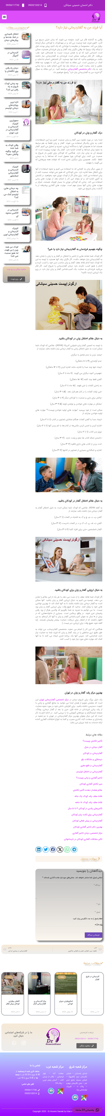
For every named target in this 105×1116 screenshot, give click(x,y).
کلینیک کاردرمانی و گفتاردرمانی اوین (11, 231)
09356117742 (93, 1038)
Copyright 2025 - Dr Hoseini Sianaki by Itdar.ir (52, 1111)
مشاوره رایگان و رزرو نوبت (16, 269)
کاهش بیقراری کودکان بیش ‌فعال (13, 1002)
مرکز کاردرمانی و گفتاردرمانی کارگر (39, 1002)
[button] (4, 17)
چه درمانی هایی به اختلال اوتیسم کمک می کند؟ (11, 193)
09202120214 (80, 1038)
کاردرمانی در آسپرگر (13, 54)
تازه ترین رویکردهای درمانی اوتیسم (11, 105)
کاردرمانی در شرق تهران (92, 978)
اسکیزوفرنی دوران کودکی (66, 1002)
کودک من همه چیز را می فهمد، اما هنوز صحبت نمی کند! (11, 251)
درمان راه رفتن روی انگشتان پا (11, 69)
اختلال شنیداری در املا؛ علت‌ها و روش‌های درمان (11, 37)
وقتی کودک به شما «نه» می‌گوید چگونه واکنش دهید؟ (11, 149)
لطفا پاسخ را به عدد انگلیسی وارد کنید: (87, 918)
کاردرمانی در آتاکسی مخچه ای (12, 213)
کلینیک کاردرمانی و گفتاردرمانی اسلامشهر (13, 171)
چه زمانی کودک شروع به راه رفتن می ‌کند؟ (11, 86)
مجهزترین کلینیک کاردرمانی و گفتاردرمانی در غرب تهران (12, 126)
